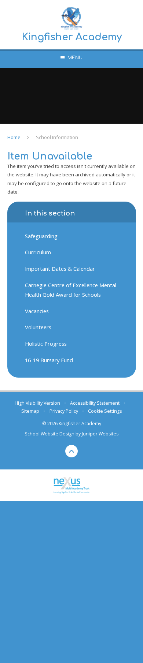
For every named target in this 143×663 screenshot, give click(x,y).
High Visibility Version (37, 403)
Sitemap (30, 411)
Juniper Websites (100, 434)
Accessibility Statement (95, 403)
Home (14, 137)
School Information (57, 137)
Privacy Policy (64, 411)
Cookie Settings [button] (105, 411)
